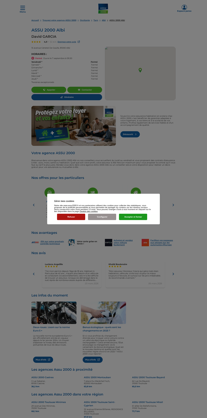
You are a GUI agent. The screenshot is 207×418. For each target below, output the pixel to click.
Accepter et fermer (133, 217)
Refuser (71, 217)
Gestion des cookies (89, 211)
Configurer (102, 217)
